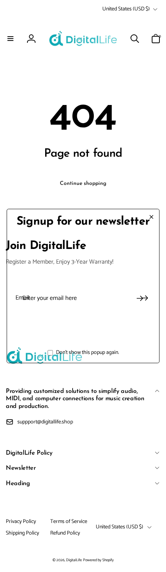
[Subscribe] (139, 298)
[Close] (151, 217)
